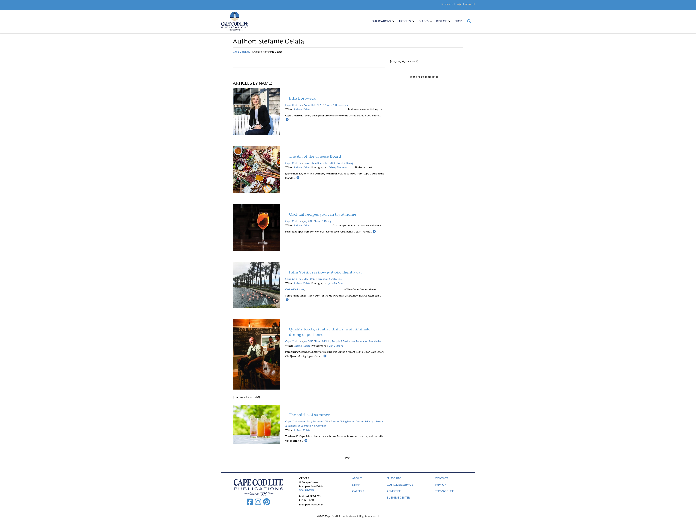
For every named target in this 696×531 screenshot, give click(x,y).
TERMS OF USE (444, 491)
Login (459, 4)
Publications (381, 21)
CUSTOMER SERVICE (400, 484)
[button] (393, 21)
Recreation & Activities (328, 278)
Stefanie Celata (301, 109)
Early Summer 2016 (317, 421)
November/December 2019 (319, 163)
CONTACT (441, 478)
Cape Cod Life (293, 105)
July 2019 (308, 221)
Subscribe (447, 4)
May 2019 (309, 278)
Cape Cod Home (295, 421)
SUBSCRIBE (394, 478)
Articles (405, 21)
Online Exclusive (294, 289)
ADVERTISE (394, 491)
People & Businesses (336, 105)
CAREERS (358, 491)
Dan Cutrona (336, 345)
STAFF (356, 484)
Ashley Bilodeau (338, 167)
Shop (458, 21)
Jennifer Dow (336, 283)
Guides (423, 21)
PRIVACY (440, 484)
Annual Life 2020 (313, 105)
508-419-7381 (306, 490)
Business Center (398, 497)
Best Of (441, 21)
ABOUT (357, 478)
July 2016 (308, 341)
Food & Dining (345, 163)
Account (470, 4)
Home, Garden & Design (361, 421)
